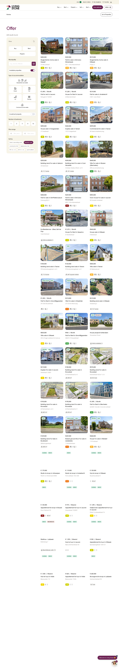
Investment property (15, 114)
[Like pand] (61, 39)
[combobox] (20, 64)
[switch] (32, 70)
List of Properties (106, 14)
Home (9, 14)
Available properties (15, 70)
